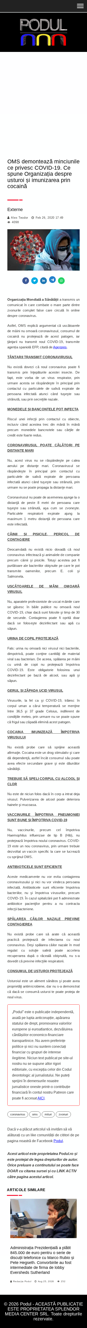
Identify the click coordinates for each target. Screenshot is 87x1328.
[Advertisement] (43, 98)
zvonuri (63, 1114)
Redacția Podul (22, 1281)
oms (35, 1114)
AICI (40, 1098)
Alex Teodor (19, 217)
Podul (58, 1141)
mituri (48, 1114)
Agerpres (60, 347)
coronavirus (17, 1114)
